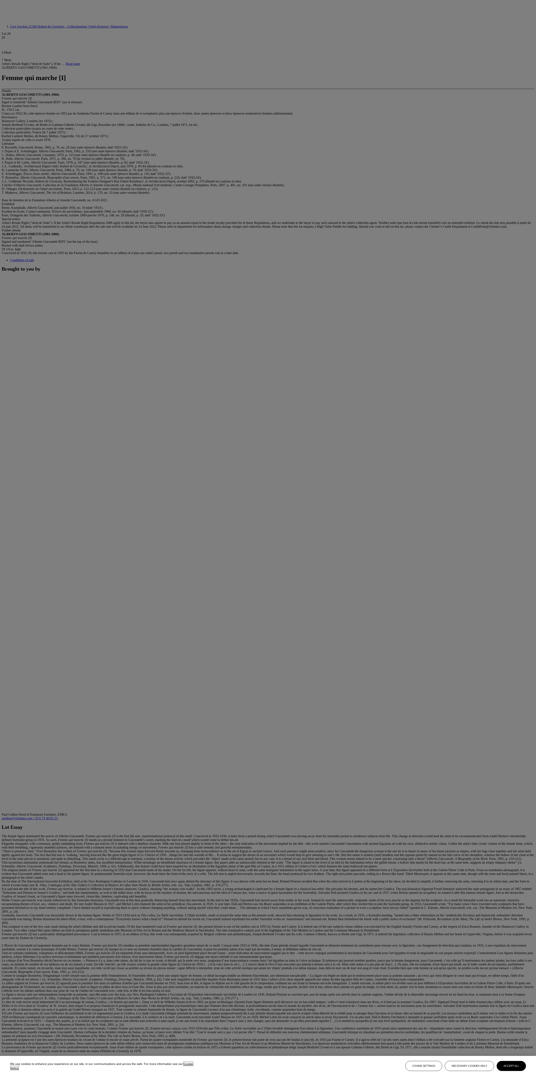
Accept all (511, 1065)
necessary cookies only (469, 1065)
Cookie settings (423, 1065)
